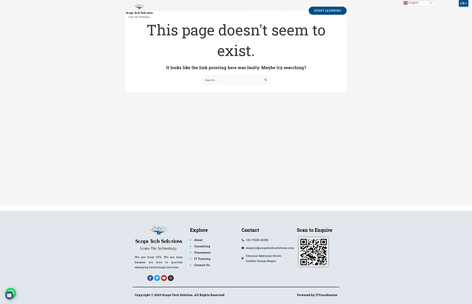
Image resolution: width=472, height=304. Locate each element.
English (413, 2)
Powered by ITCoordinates (317, 295)
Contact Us (294, 11)
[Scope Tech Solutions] (139, 10)
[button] (328, 11)
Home (257, 11)
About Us (274, 11)
